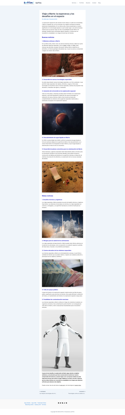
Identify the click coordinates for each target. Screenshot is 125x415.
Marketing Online (29, 404)
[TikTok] (64, 403)
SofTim (38, 3)
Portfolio (81, 2)
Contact (94, 2)
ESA (69, 45)
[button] (76, 2)
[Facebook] (58, 403)
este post (62, 385)
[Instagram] (62, 403)
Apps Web (33, 402)
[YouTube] (66, 403)
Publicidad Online (42, 402)
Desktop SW (38, 404)
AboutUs (88, 2)
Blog (99, 2)
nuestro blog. (78, 385)
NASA (65, 45)
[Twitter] (60, 403)
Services (74, 2)
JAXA (74, 45)
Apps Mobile (27, 402)
